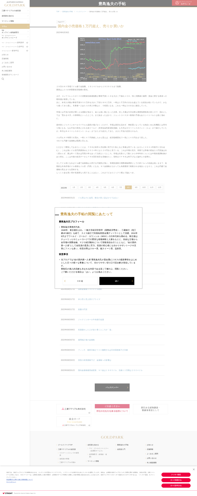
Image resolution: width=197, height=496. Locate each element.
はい (117, 281)
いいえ (80, 281)
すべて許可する (176, 485)
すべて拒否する (176, 480)
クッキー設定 (176, 474)
